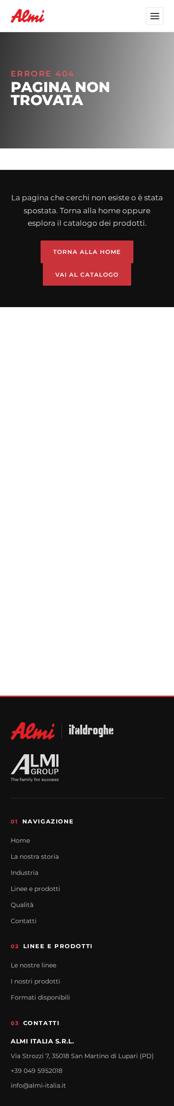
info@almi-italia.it (38, 1085)
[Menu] (154, 16)
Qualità (22, 905)
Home (20, 840)
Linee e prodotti (35, 889)
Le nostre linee (33, 965)
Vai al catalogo (87, 274)
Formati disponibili (40, 997)
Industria (24, 873)
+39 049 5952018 (36, 1071)
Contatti (24, 921)
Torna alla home (87, 251)
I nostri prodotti (35, 981)
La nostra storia (35, 857)
